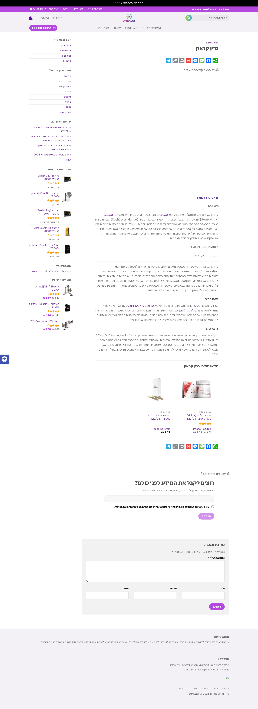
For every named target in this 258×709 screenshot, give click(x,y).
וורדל (43, 271)
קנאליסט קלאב (95, 9)
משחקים (67, 271)
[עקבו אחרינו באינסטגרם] (41, 9)
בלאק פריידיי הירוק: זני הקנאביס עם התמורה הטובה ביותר (54, 147)
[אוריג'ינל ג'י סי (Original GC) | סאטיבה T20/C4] (198, 390)
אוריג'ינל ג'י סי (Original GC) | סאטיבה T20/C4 (199, 417)
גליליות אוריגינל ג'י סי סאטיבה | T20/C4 (159, 417)
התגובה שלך (216, 557)
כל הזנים (66, 60)
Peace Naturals (202, 428)
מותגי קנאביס (64, 86)
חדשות (67, 76)
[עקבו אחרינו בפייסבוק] (45, 9)
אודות (65, 9)
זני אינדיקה (65, 45)
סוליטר (50, 271)
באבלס (58, 271)
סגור (117, 3)
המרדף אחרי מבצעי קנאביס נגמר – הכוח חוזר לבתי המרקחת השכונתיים (51, 138)
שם (223, 588)
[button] (4, 359)
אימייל (173, 588)
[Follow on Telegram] (31, 9)
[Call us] (34, 9)
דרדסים (35, 271)
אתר (126, 588)
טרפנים (67, 96)
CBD (68, 107)
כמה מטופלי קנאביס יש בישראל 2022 (52, 154)
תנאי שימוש (78, 9)
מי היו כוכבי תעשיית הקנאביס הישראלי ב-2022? (52, 129)
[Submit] (189, 18)
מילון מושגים (65, 112)
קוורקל (67, 159)
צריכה (68, 101)
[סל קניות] (30, 18)
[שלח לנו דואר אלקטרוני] (38, 9)
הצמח (68, 91)
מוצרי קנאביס (64, 81)
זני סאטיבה (212, 43)
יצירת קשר (54, 9)
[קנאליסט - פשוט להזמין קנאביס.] (129, 18)
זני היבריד (66, 55)
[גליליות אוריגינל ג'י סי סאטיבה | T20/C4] (156, 390)
